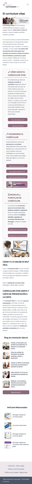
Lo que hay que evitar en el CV (17, 177)
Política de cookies (12, 472)
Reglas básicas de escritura (17, 166)
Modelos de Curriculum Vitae (17, 230)
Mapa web (23, 472)
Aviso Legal (20, 466)
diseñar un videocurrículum (16, 100)
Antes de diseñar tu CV (17, 120)
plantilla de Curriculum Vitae (16, 283)
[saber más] (16, 184)
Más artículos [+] (16, 392)
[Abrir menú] (27, 4)
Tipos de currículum (17, 126)
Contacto (11, 466)
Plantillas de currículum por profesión (18, 236)
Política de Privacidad (16, 469)
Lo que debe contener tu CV (17, 172)
